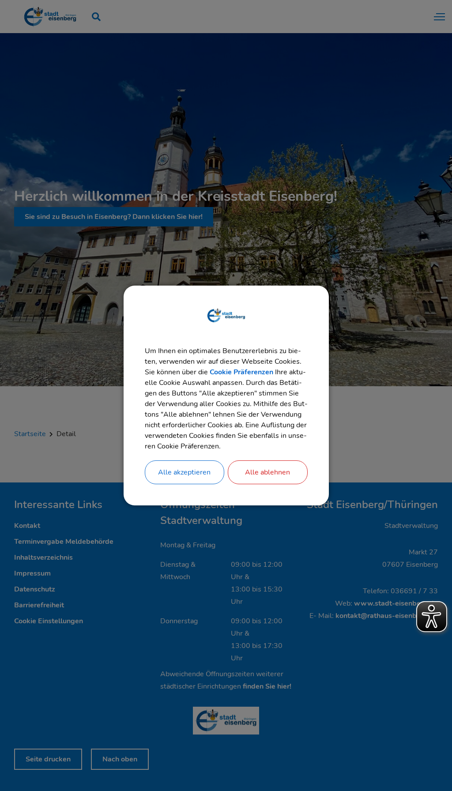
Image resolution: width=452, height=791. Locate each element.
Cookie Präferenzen (241, 372)
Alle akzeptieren (184, 472)
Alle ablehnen (267, 472)
